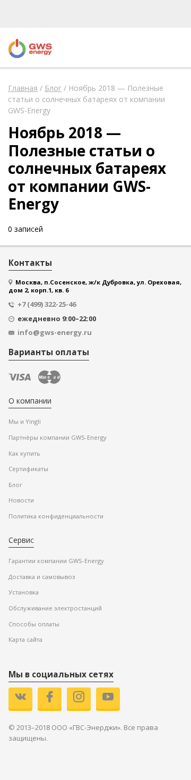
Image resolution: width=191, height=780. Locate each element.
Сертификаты (28, 469)
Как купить (24, 453)
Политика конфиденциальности (55, 516)
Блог (15, 485)
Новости (21, 500)
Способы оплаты (33, 624)
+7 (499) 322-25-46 (47, 304)
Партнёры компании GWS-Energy (57, 437)
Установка (23, 592)
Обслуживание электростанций (55, 608)
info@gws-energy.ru (55, 332)
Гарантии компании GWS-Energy (56, 561)
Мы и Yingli (24, 421)
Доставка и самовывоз (41, 577)
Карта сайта (25, 639)
